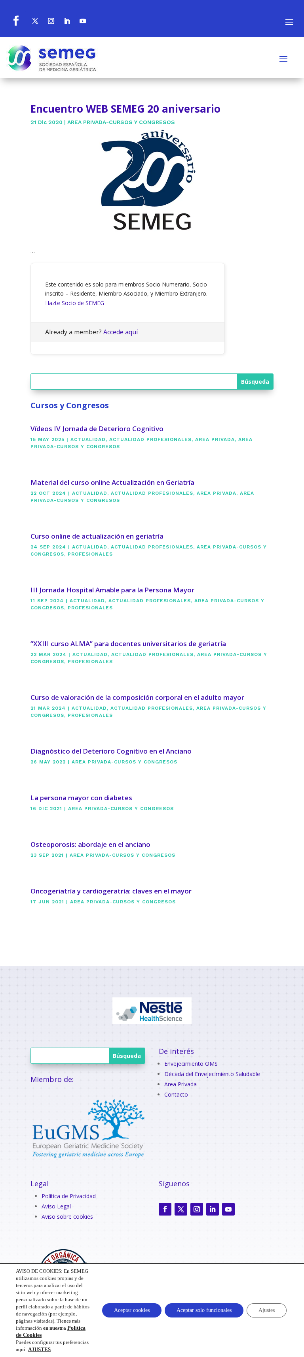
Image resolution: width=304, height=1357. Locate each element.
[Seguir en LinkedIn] (212, 1209)
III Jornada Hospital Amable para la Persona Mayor (112, 589)
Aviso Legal (56, 1206)
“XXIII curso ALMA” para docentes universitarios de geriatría (128, 643)
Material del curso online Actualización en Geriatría (112, 482)
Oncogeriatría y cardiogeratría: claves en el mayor (111, 890)
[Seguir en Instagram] (196, 1209)
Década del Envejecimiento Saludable (212, 1074)
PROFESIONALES (90, 554)
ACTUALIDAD (88, 439)
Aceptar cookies (132, 1310)
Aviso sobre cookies (67, 1216)
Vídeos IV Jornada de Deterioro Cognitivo (96, 428)
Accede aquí (120, 332)
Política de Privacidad (69, 1196)
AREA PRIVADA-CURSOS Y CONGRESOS (121, 122)
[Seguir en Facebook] (165, 1209)
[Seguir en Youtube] (228, 1209)
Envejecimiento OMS (191, 1063)
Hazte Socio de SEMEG (74, 303)
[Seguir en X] (181, 1209)
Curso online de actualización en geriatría (96, 536)
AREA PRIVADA (215, 439)
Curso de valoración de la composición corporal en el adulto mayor (137, 697)
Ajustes (266, 1310)
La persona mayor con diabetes (81, 797)
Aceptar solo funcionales (204, 1310)
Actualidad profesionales (150, 439)
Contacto (176, 1094)
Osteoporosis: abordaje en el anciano (90, 844)
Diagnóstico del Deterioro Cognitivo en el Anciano (111, 751)
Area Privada (180, 1084)
